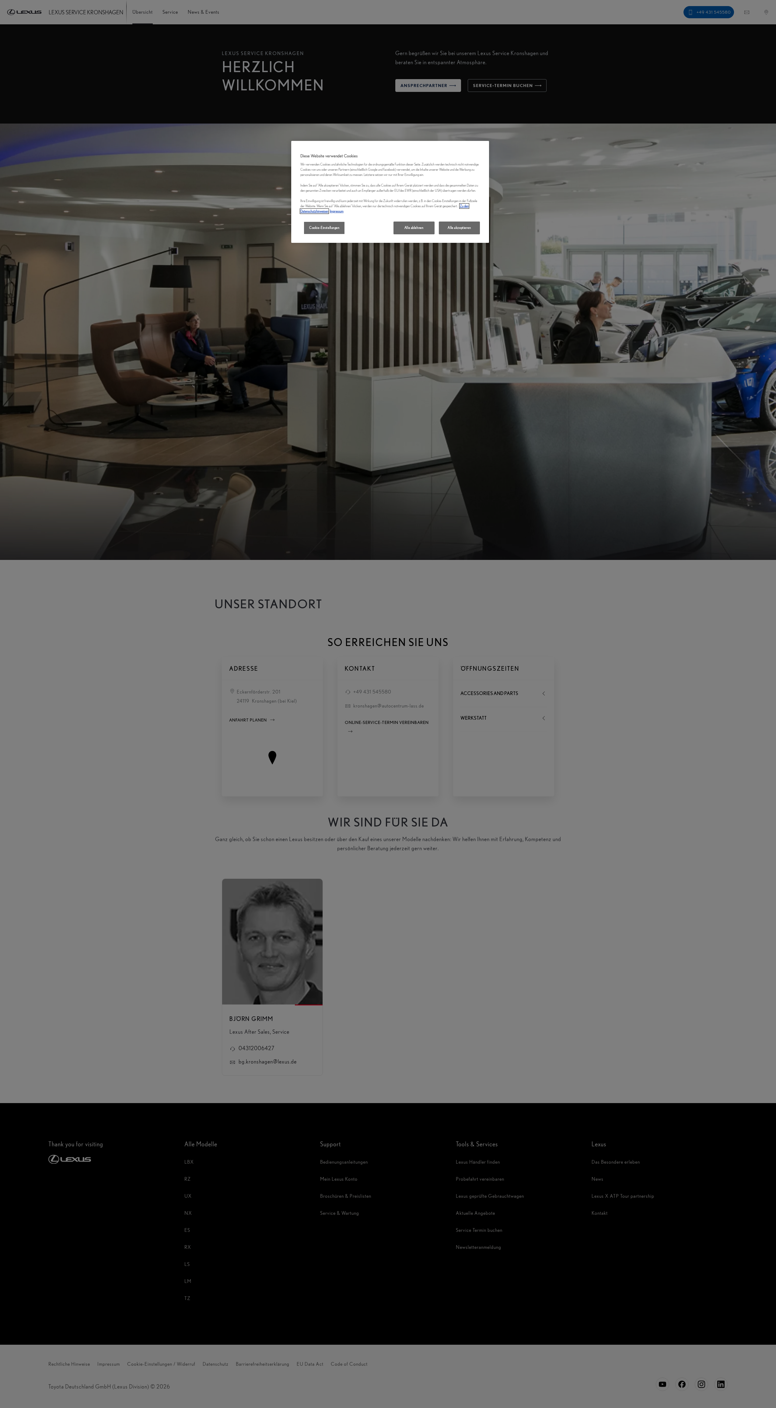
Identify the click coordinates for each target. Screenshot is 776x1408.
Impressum (337, 211)
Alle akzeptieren (459, 227)
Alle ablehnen (413, 227)
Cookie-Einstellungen (324, 227)
